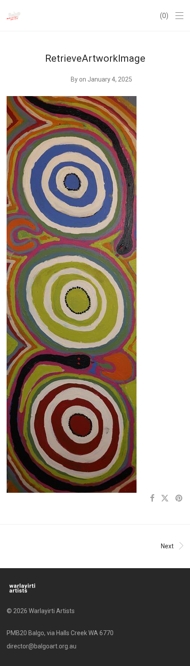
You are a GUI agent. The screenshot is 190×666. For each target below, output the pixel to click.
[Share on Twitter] (165, 498)
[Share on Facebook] (152, 498)
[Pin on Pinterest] (179, 498)
